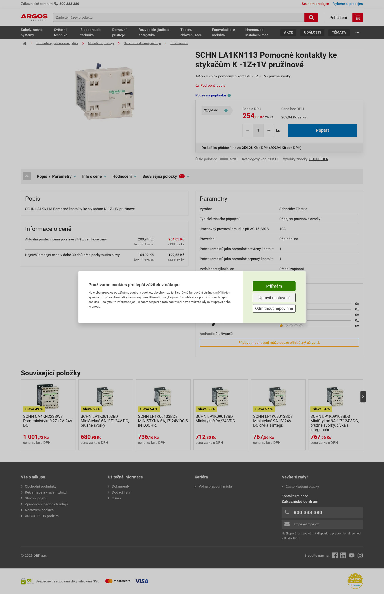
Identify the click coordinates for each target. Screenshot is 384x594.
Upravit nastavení (274, 297)
